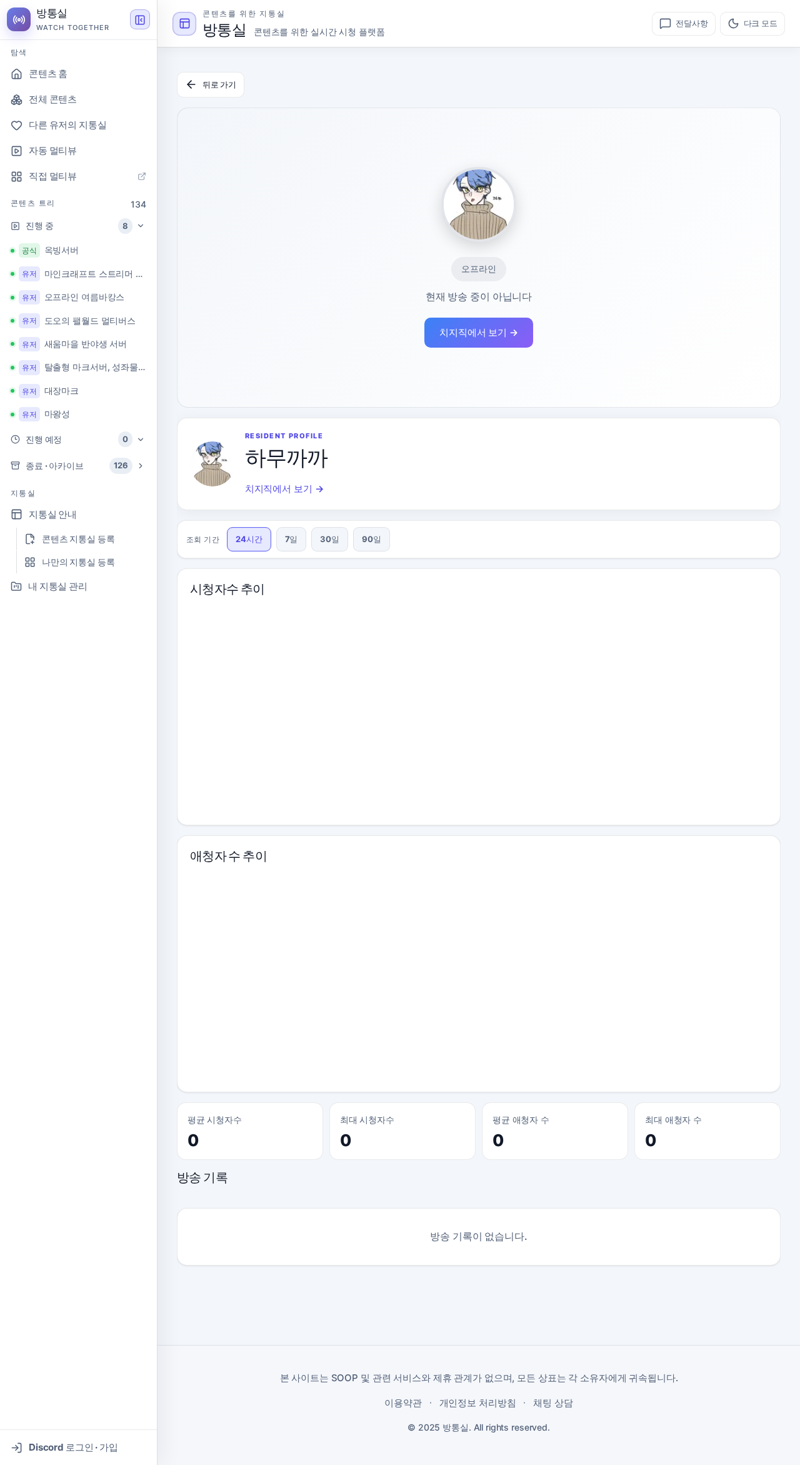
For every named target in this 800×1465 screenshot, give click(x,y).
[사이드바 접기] (140, 20)
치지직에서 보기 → (478, 332)
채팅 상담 (552, 1403)
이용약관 (403, 1403)
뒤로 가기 (219, 84)
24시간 (249, 539)
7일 (291, 539)
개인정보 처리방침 (477, 1403)
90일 (371, 539)
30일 (329, 539)
